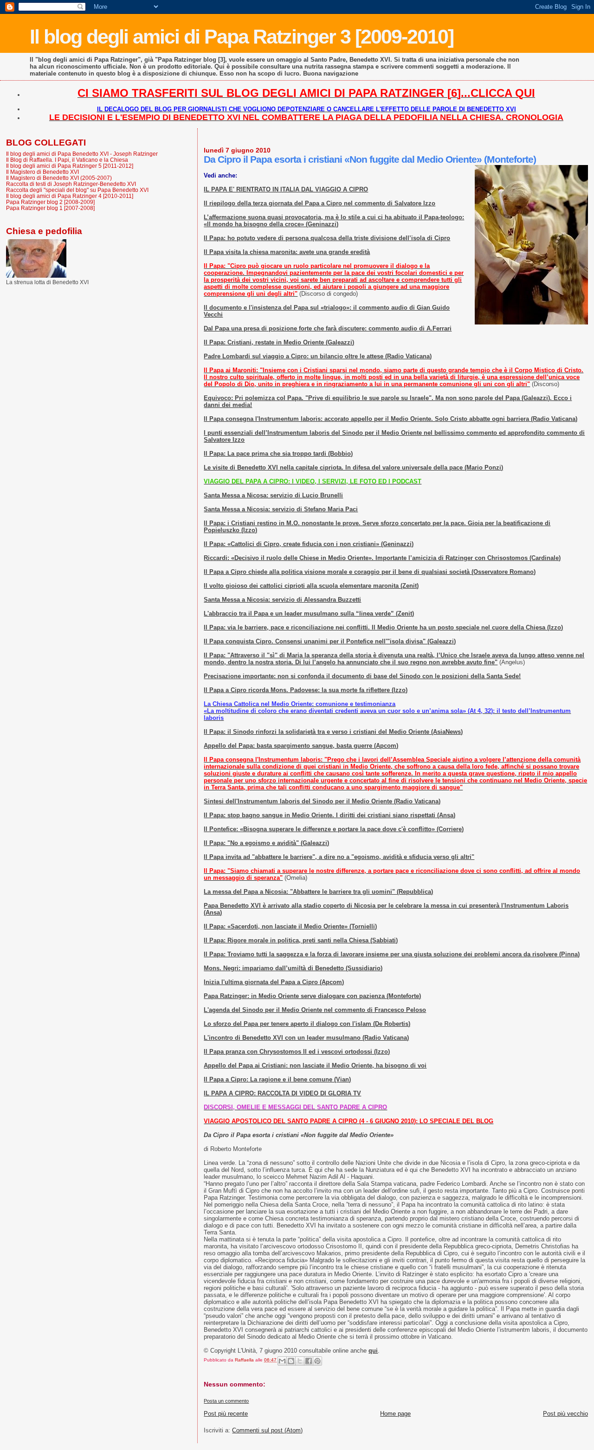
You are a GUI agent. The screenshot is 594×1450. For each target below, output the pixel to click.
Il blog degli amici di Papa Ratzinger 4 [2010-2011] (69, 196)
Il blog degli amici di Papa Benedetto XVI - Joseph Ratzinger (82, 154)
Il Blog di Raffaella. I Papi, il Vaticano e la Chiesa (67, 160)
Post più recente (226, 1413)
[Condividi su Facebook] (308, 1361)
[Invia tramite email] (282, 1361)
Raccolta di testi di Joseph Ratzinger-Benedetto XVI (71, 184)
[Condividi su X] (299, 1361)
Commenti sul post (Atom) (267, 1430)
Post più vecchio (565, 1413)
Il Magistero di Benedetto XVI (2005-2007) (59, 178)
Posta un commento (226, 1401)
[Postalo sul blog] (291, 1361)
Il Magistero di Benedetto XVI (42, 172)
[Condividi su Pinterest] (317, 1361)
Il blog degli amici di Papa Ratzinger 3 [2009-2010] (241, 36)
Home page (395, 1413)
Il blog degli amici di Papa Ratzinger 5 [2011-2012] (69, 166)
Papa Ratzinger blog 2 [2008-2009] (50, 202)
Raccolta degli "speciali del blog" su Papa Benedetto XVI (77, 190)
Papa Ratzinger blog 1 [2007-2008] (50, 208)
